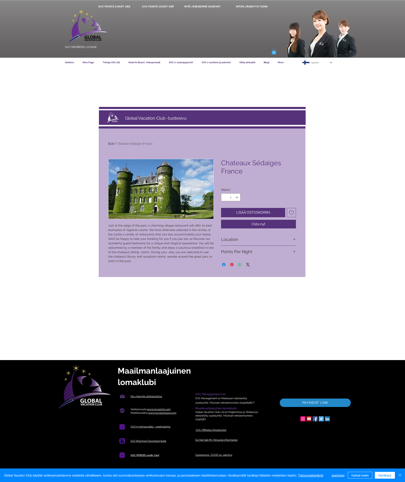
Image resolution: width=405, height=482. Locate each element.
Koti (111, 143)
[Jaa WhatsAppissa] (239, 264)
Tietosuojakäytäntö (310, 475)
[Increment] (237, 197)
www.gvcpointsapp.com (162, 412)
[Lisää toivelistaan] (291, 212)
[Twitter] (321, 418)
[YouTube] (309, 418)
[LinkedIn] (327, 418)
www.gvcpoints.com (159, 409)
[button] (273, 51)
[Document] (122, 427)
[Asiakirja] (122, 441)
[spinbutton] (231, 197)
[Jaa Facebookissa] (223, 264)
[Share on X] (247, 264)
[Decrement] (224, 197)
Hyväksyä (384, 475)
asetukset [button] (338, 475)
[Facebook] (315, 418)
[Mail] (122, 396)
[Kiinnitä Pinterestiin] (231, 264)
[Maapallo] (122, 410)
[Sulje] (399, 475)
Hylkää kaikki (360, 475)
